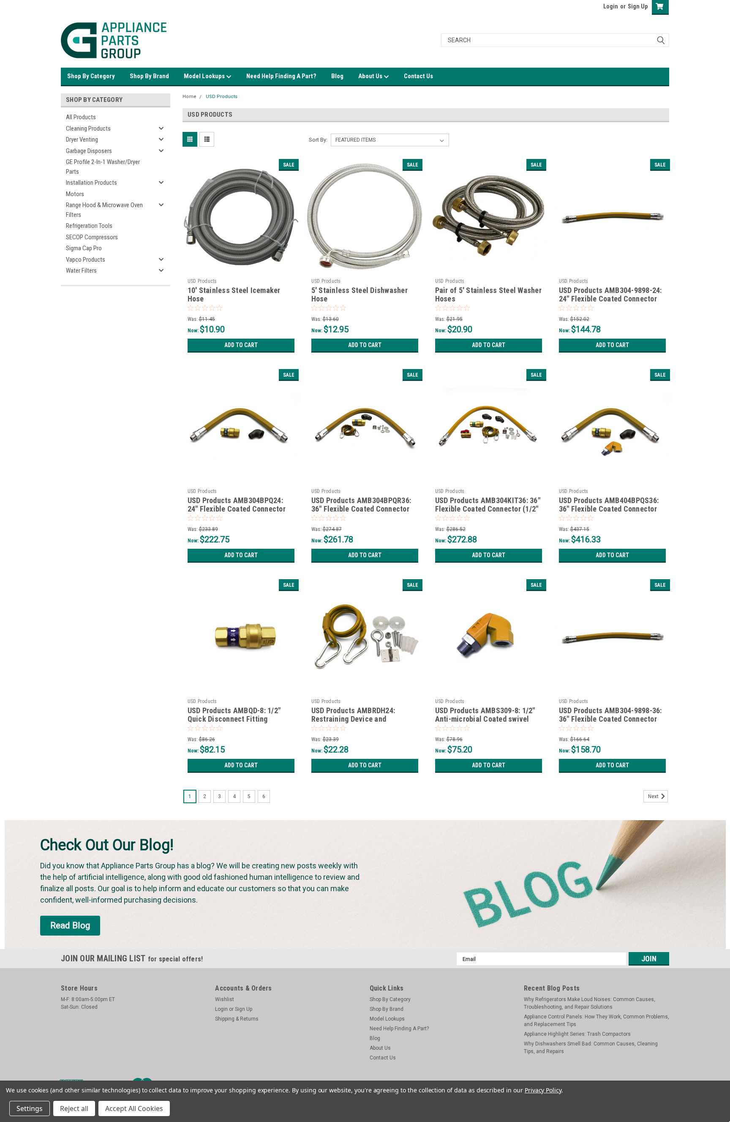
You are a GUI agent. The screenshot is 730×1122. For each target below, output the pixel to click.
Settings (29, 1108)
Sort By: (318, 140)
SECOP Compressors (92, 237)
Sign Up (638, 6)
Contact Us (418, 76)
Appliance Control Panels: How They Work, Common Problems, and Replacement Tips (596, 1020)
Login (610, 6)
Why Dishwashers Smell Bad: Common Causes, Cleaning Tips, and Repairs (591, 1047)
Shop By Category (91, 76)
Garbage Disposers (89, 151)
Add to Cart (241, 345)
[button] (70, 926)
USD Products (221, 96)
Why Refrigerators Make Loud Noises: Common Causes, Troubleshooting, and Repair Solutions (589, 1003)
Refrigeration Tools (89, 226)
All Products (81, 117)
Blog (337, 76)
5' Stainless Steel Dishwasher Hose (359, 295)
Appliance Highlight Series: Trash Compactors (577, 1034)
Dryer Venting (82, 139)
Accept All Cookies (134, 1108)
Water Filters (81, 270)
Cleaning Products (88, 128)
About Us (371, 76)
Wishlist (224, 999)
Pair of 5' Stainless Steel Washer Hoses (488, 295)
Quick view (241, 268)
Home (189, 96)
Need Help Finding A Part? (281, 76)
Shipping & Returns (237, 1019)
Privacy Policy (543, 1090)
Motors (75, 194)
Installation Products (91, 182)
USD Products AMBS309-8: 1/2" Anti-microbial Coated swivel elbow (485, 719)
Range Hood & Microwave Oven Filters (104, 210)
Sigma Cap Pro (84, 248)
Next (654, 796)
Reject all (74, 1108)
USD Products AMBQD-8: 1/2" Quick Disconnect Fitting (234, 715)
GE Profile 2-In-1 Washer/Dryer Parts (103, 166)
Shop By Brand (149, 76)
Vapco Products (85, 259)
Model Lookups (205, 76)
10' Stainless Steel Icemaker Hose (234, 295)
